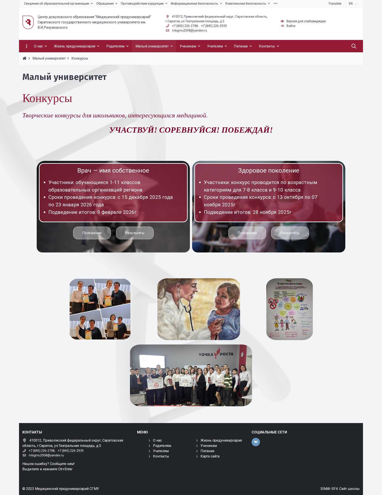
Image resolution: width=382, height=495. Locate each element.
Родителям (162, 446)
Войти (290, 26)
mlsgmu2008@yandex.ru (189, 30)
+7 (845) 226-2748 (185, 26)
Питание (207, 451)
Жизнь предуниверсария (221, 440)
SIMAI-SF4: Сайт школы (340, 489)
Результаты (135, 233)
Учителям (161, 451)
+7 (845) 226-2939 (214, 26)
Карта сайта (210, 456)
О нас (157, 440)
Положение (92, 233)
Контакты (161, 456)
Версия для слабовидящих (306, 21)
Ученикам (209, 446)
